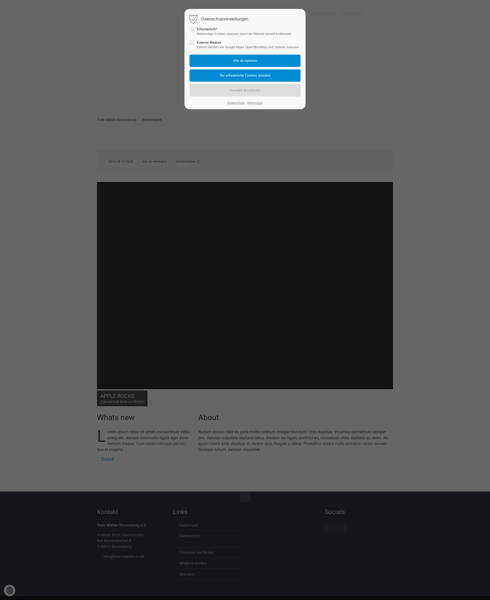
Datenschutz (236, 103)
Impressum (255, 103)
